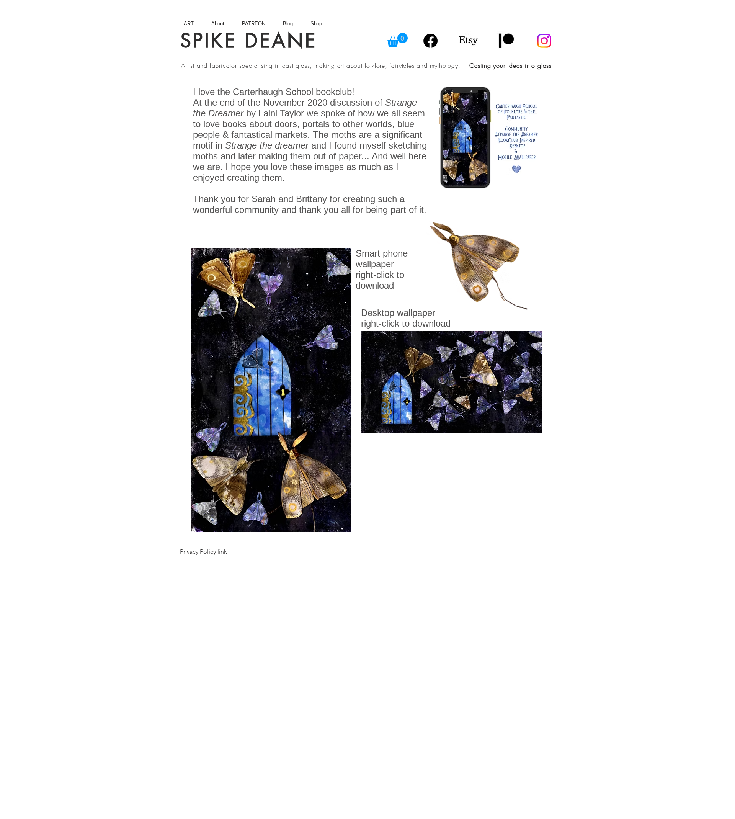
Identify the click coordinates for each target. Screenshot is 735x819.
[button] (397, 40)
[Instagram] (544, 40)
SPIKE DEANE (248, 40)
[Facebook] (430, 40)
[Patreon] (506, 40)
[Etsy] (468, 40)
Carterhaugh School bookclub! (293, 92)
